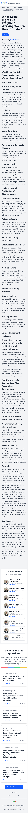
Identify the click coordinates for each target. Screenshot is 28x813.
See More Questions (13, 787)
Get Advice (12, 584)
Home (3, 7)
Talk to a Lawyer (11, 805)
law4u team (14, 40)
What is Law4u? (20, 805)
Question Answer (11, 7)
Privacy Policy (17, 807)
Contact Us (10, 807)
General (20, 7)
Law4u (22, 809)
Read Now (5, 683)
